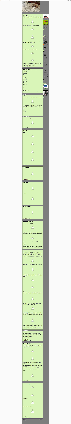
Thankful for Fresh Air (46, 37)
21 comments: (30, 380)
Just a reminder (26, 95)
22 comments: (30, 340)
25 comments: (30, 417)
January (45, 64)
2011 (44, 80)
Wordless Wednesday (27, 118)
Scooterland (27, 3)
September (45, 58)
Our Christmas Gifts (26, 343)
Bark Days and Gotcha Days (28, 221)
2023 (44, 51)
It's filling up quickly (27, 69)
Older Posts (40, 419)
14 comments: (30, 92)
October (45, 57)
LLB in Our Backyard (45, 36)
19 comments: (30, 179)
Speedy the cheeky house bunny (46, 44)
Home (32, 419)
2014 (44, 55)
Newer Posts (24, 419)
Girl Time (25, 130)
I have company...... (26, 167)
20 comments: (30, 218)
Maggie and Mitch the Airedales (45, 47)
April (44, 62)
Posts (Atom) (26, 420)
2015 (44, 54)
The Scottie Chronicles (45, 38)
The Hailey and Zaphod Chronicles (46, 41)
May (44, 61)
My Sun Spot (25, 15)
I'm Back (24, 251)
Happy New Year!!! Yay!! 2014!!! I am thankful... (46, 77)
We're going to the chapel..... (28, 331)
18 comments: (30, 127)
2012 (44, 79)
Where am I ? (25, 182)
